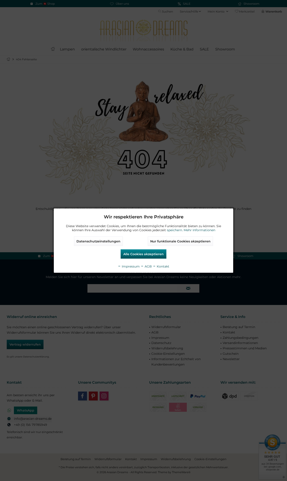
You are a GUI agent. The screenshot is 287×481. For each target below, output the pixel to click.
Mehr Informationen (199, 230)
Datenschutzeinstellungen (98, 241)
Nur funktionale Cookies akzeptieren (180, 241)
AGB (148, 266)
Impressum (130, 266)
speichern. (175, 230)
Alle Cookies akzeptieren (143, 254)
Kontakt (162, 266)
